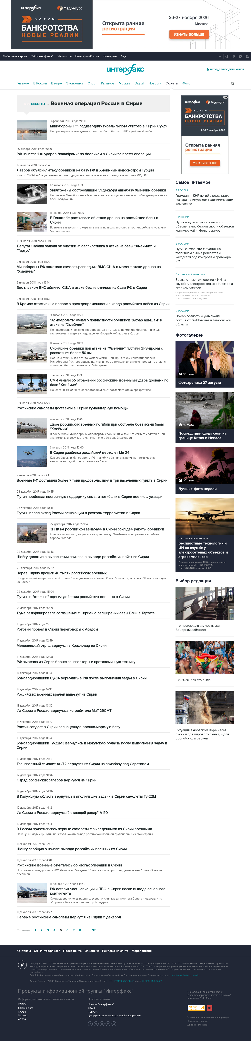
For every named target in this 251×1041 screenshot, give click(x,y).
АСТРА (22, 1019)
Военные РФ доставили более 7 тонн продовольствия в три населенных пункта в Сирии (92, 480)
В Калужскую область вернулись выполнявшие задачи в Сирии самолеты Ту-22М (86, 796)
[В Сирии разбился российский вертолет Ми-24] (32, 456)
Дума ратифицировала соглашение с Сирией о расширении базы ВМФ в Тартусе (86, 613)
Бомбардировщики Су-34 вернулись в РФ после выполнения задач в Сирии (81, 678)
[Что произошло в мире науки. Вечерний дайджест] (205, 620)
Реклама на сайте (115, 951)
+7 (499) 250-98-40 (124, 981)
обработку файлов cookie (185, 975)
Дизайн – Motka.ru (197, 1024)
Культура (108, 83)
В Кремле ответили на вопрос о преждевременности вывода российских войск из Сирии (93, 304)
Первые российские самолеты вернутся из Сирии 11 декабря (69, 917)
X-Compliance (25, 1008)
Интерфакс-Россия (87, 56)
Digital (139, 83)
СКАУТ (22, 1011)
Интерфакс (125, 69)
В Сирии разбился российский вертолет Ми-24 (89, 452)
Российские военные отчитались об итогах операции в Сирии (69, 865)
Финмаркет (110, 56)
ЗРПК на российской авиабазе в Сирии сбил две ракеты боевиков (107, 529)
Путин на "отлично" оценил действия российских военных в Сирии (73, 597)
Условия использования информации (208, 1017)
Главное (23, 83)
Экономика (74, 83)
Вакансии (92, 951)
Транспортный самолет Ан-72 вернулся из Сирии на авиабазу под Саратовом (83, 764)
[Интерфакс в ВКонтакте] (102, 1023)
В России (40, 83)
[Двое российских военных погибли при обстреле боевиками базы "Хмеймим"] (32, 428)
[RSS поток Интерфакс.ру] (108, 1023)
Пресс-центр (72, 951)
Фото (186, 83)
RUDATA (92, 1011)
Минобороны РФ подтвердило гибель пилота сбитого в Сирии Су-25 (108, 126)
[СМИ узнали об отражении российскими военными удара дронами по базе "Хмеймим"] (32, 384)
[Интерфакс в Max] (113, 1023)
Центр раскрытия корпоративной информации (114, 1015)
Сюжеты (172, 83)
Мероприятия (142, 951)
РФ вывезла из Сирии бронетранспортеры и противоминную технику (76, 662)
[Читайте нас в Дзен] (90, 1023)
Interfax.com (64, 56)
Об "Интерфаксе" (42, 56)
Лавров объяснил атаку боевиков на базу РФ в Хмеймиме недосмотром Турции (85, 170)
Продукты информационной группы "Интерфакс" (75, 991)
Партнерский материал (190, 274)
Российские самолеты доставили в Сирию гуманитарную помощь (72, 408)
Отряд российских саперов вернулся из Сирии (56, 780)
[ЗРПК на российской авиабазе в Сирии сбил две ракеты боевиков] (32, 533)
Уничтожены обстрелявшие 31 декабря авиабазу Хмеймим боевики (108, 190)
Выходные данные (197, 1021)
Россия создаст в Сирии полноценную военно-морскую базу (68, 727)
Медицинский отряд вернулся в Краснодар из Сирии (61, 645)
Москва (124, 83)
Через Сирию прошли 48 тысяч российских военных (61, 573)
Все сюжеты (35, 104)
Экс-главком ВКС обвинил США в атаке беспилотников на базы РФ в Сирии (82, 287)
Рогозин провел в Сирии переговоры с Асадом (57, 629)
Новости (154, 83)
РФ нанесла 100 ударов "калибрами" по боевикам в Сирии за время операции (84, 154)
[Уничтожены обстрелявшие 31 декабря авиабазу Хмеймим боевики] (32, 194)
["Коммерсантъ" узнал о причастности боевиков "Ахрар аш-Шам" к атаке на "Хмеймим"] (32, 324)
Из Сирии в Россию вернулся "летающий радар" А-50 (62, 813)
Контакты (24, 951)
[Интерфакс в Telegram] (96, 1023)
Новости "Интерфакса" (101, 1004)
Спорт (92, 83)
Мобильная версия (15, 56)
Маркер (22, 1015)
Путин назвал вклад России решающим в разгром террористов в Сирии (78, 513)
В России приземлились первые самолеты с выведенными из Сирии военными (84, 829)
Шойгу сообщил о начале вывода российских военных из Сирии (72, 849)
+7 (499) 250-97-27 (152, 981)
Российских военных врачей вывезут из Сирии (57, 694)
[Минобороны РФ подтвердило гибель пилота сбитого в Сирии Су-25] (32, 130)
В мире (56, 83)
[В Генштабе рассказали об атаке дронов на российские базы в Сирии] (32, 222)
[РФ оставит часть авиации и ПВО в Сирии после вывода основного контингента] (32, 893)
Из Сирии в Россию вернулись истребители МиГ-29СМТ (64, 710)
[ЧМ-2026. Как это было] (205, 674)
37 (93, 930)
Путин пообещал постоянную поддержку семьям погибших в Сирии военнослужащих (89, 497)
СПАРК (22, 1004)
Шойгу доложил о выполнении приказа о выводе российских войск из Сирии (83, 557)
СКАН (91, 1008)
